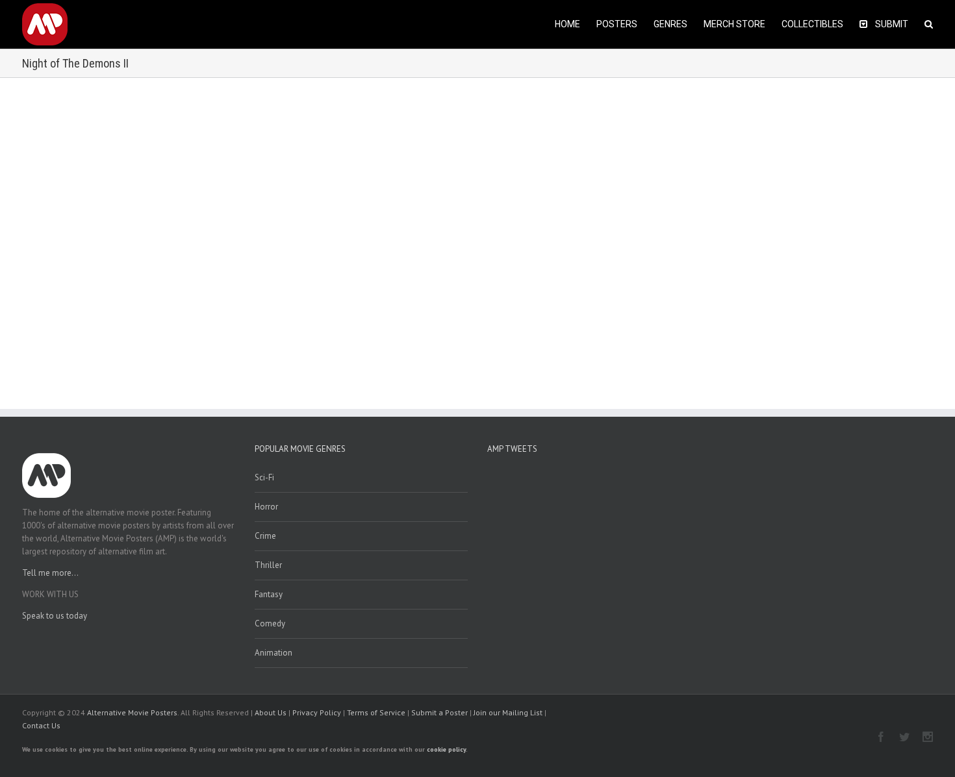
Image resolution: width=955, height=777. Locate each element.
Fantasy (269, 594)
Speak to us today (54, 615)
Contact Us (41, 725)
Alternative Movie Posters (132, 712)
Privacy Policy (316, 712)
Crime (265, 535)
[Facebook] (881, 737)
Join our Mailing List (508, 712)
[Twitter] (904, 737)
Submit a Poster (439, 712)
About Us (270, 712)
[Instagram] (928, 737)
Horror (266, 506)
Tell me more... (50, 572)
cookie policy (446, 749)
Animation (273, 652)
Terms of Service (376, 712)
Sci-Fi (264, 477)
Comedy (270, 623)
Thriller (268, 565)
